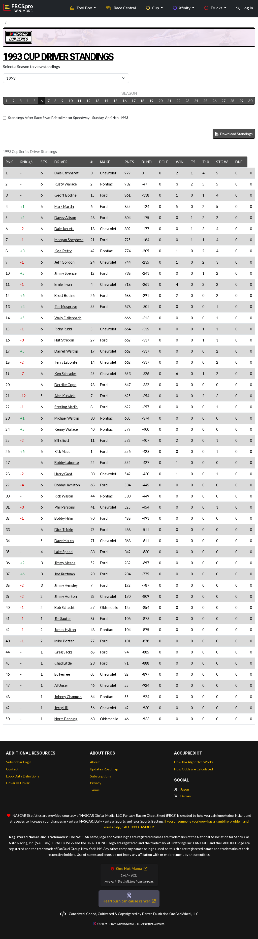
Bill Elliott (61, 440)
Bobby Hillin (63, 518)
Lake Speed (63, 552)
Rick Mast (62, 451)
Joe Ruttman (64, 574)
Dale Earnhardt (66, 173)
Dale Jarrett (64, 229)
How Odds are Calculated (193, 769)
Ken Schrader (65, 373)
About (95, 762)
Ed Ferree (62, 674)
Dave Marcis (64, 541)
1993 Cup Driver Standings (58, 56)
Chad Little (63, 663)
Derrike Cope (65, 385)
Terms (95, 790)
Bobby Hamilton (67, 485)
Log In (247, 7)
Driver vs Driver (17, 783)
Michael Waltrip (66, 418)
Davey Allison (65, 217)
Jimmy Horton (65, 596)
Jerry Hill (61, 708)
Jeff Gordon (64, 262)
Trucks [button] (216, 7)
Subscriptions (100, 776)
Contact (12, 769)
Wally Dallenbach (67, 318)
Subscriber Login (18, 762)
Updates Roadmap (104, 769)
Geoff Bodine (65, 195)
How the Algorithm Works (193, 762)
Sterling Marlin (66, 407)
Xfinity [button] (185, 7)
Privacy (95, 783)
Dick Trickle (63, 529)
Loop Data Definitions (22, 776)
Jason (184, 789)
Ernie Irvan (63, 284)
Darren (185, 796)
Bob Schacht (64, 607)
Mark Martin (64, 206)
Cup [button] (156, 7)
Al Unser (61, 685)
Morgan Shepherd (68, 240)
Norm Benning (65, 719)
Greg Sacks (63, 652)
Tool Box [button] (84, 7)
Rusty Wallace (65, 184)
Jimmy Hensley (66, 585)
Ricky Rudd (63, 329)
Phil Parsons (64, 507)
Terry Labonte (65, 362)
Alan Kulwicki (64, 396)
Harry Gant (63, 474)
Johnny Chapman (68, 697)
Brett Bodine (64, 295)
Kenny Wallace (66, 429)
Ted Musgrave (65, 306)
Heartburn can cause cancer (127, 901)
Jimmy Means (64, 563)
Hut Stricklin (64, 340)
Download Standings (236, 134)
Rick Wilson (63, 496)
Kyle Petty (63, 251)
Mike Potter (64, 641)
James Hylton (65, 630)
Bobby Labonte (66, 462)
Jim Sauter (62, 618)
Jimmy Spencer (66, 273)
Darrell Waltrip (66, 351)
